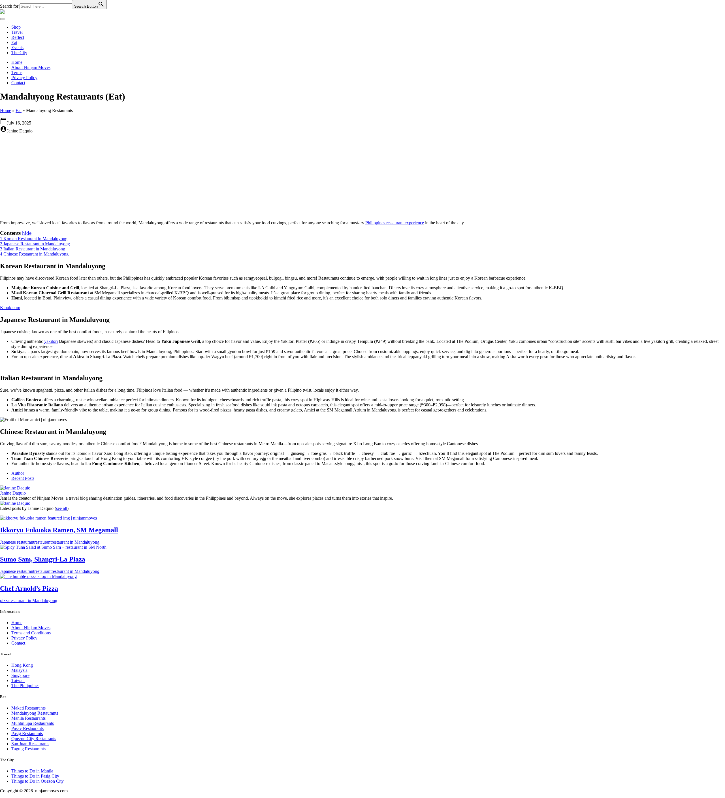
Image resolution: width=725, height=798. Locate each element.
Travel (17, 32)
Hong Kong (22, 665)
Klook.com (10, 307)
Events (17, 47)
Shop (16, 27)
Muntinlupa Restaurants (32, 723)
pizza (4, 600)
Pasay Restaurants (27, 728)
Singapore (20, 675)
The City (19, 52)
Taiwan (18, 680)
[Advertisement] (362, 176)
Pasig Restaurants (27, 733)
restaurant (43, 542)
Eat (14, 42)
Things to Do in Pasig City (35, 776)
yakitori (51, 341)
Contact (18, 82)
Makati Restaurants (28, 708)
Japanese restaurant (17, 542)
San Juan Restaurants (30, 743)
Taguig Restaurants (28, 748)
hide (26, 233)
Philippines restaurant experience (394, 222)
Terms (16, 72)
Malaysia (19, 670)
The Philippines (25, 685)
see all (61, 508)
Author (17, 473)
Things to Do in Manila (32, 771)
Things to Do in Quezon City (37, 781)
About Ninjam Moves (30, 67)
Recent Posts (22, 478)
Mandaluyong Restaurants (34, 713)
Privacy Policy (24, 77)
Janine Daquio (13, 493)
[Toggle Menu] (2, 19)
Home (16, 62)
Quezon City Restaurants (33, 738)
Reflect (17, 37)
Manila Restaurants (28, 718)
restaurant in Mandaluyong (75, 542)
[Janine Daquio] (15, 487)
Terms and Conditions (31, 632)
